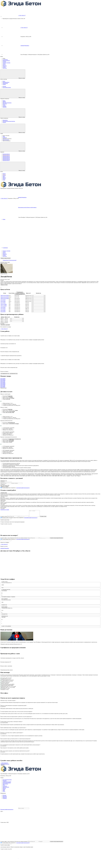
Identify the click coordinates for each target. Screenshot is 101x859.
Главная (4, 260)
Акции (4, 63)
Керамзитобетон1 (6, 154)
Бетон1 (4, 173)
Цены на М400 (4, 304)
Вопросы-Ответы (6, 60)
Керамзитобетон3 (6, 156)
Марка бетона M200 (5, 298)
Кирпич (4, 122)
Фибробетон (5, 83)
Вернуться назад (21, 78)
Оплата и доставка (6, 62)
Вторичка (5, 103)
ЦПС (4, 176)
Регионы (4, 795)
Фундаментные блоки (7, 779)
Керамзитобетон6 (6, 159)
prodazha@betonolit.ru (25, 45)
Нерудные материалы (7, 102)
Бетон (4, 81)
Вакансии (5, 65)
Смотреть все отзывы (4, 509)
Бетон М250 (3, 299)
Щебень (4, 101)
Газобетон (5, 137)
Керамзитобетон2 (6, 155)
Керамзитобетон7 (6, 160)
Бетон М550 (3, 308)
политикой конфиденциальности (23, 487)
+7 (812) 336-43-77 (22, 15)
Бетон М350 (3, 302)
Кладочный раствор (7, 87)
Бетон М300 (3, 301)
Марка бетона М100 (5, 295)
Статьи (4, 66)
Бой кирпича (5, 783)
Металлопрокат (6, 139)
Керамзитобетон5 (6, 158)
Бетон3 (4, 175)
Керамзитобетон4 (6, 157)
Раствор (4, 86)
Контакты (5, 67)
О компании (5, 59)
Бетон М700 (3, 311)
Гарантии (5, 798)
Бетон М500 (3, 307)
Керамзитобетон (6, 82)
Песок (4, 100)
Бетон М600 (3, 310)
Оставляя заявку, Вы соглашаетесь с (16, 487)
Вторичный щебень (7, 782)
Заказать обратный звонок (5, 258)
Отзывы (4, 61)
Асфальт (4, 105)
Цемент (4, 84)
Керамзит (5, 106)
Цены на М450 (4, 305)
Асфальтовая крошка (7, 781)
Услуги (4, 64)
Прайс (4, 219)
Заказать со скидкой (4, 486)
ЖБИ (4, 136)
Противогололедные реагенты (9, 121)
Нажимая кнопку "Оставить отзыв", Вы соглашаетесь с (19, 517)
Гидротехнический (12, 260)
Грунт (4, 104)
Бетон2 (4, 174)
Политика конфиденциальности (6, 809)
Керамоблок (5, 120)
